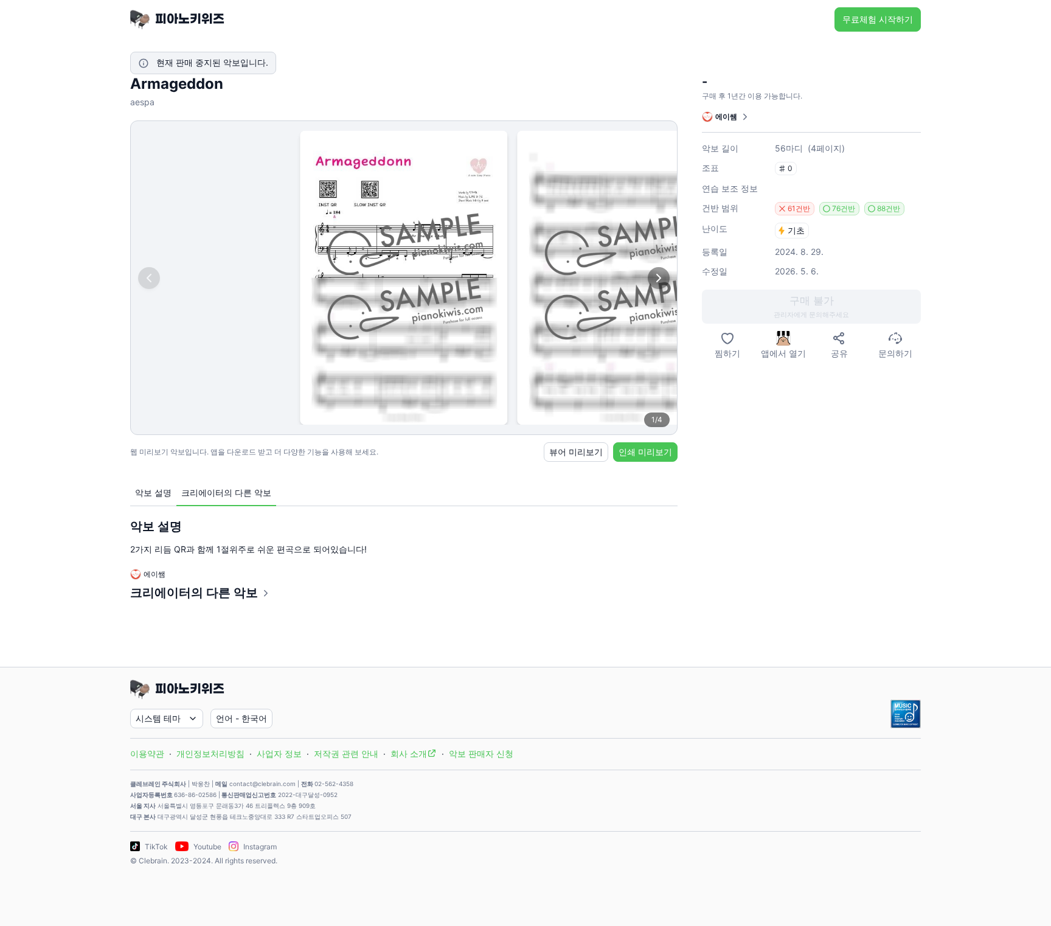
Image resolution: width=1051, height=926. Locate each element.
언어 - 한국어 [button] (241, 718)
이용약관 (147, 753)
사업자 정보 (279, 753)
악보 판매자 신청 (481, 753)
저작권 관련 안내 (346, 753)
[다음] (659, 278)
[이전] (149, 278)
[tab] (153, 493)
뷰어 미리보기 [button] (576, 452)
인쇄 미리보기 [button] (645, 452)
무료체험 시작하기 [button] (877, 19)
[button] (811, 307)
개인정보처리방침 (210, 753)
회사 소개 (408, 753)
